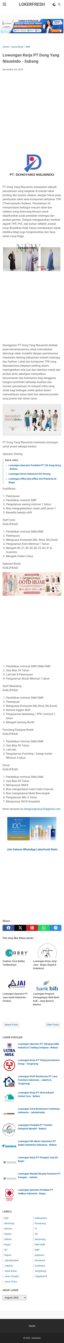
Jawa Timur (10, 1281)
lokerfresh (32, 4)
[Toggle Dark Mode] (54, 4)
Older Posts (53, 1024)
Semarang (40, 1239)
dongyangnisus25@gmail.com (42, 809)
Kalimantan (41, 1218)
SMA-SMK (40, 1244)
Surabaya (40, 1265)
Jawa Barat (10, 1271)
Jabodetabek (11, 1260)
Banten (8, 1228)
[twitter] (20, 928)
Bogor (7, 1244)
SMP (37, 1249)
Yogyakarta (41, 1276)
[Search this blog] (59, 4)
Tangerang (40, 1271)
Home (32, 1326)
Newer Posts (11, 1024)
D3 (5, 1249)
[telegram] (55, 928)
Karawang (40, 1223)
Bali (6, 1218)
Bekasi (7, 1239)
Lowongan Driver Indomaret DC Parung (30, 473)
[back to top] (57, 1335)
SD (36, 1234)
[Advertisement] (32, 107)
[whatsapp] (44, 928)
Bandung (9, 1223)
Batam (8, 1234)
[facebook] (8, 928)
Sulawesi (39, 1255)
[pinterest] (32, 928)
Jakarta (8, 1265)
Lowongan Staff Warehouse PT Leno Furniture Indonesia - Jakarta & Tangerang (38, 1080)
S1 (36, 1228)
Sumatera (40, 1260)
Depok (7, 1255)
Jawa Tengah (11, 1276)
